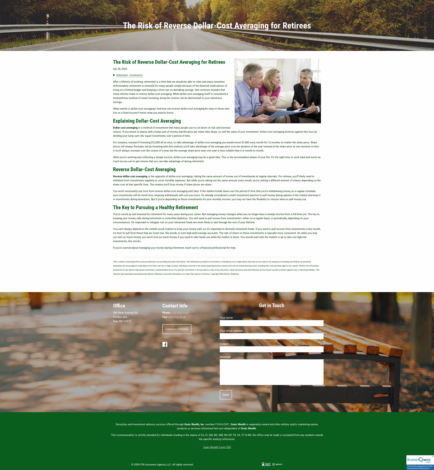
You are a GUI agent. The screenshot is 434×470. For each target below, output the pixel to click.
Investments (136, 75)
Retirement (122, 75)
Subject (237, 344)
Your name (239, 317)
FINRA (219, 424)
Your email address (244, 330)
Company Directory (176, 329)
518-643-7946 (180, 312)
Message (238, 357)
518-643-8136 (177, 317)
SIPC (226, 424)
